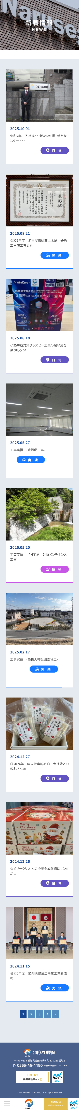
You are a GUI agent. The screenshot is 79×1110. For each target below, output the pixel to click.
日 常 (57, 150)
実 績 (57, 255)
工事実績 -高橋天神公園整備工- (34, 659)
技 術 (57, 569)
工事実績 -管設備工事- (27, 449)
